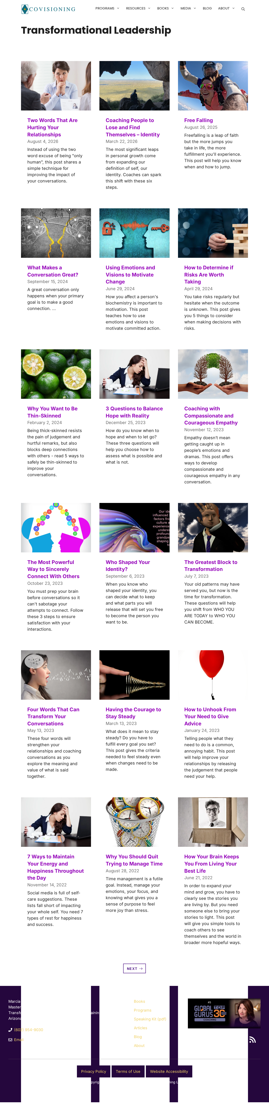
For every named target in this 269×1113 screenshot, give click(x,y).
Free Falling (198, 120)
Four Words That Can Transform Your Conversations (53, 716)
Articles (140, 1028)
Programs (104, 8)
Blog (207, 8)
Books (163, 8)
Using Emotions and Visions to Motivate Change (130, 275)
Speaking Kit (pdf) (150, 1019)
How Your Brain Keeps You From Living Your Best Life (211, 864)
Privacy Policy (93, 1071)
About (224, 8)
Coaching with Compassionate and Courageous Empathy (211, 416)
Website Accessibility (169, 1071)
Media (186, 8)
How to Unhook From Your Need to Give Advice (210, 716)
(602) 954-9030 (28, 1030)
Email (19, 1039)
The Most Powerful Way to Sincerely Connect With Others (53, 569)
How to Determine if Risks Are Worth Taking (208, 275)
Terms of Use (128, 1071)
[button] (118, 8)
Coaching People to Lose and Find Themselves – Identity (133, 127)
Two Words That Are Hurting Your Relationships (52, 127)
